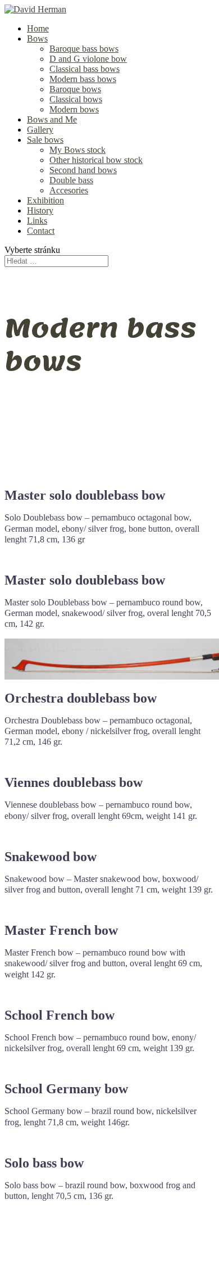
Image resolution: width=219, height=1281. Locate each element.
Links (37, 220)
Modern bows (74, 109)
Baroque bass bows (83, 48)
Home (38, 28)
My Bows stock (77, 150)
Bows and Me (52, 119)
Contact (40, 231)
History (40, 210)
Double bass (71, 180)
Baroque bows (75, 89)
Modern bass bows (82, 79)
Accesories (68, 190)
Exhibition (45, 200)
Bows (37, 38)
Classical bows (75, 99)
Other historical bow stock (96, 160)
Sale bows (45, 139)
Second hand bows (83, 170)
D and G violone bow (88, 59)
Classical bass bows (84, 69)
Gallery (40, 129)
